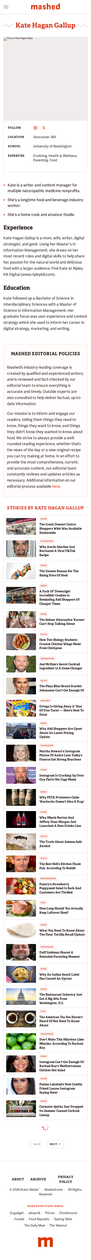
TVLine (50, 1213)
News (44, 519)
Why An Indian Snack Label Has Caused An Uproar (59, 977)
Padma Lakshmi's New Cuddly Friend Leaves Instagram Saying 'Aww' (60, 1088)
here (56, 486)
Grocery (45, 701)
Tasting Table (63, 1219)
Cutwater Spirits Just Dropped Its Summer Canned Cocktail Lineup (61, 1111)
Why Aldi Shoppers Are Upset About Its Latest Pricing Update (60, 733)
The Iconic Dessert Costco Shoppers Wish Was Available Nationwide (60, 528)
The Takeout (58, 1225)
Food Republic (39, 1219)
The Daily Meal (34, 1225)
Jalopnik (34, 1213)
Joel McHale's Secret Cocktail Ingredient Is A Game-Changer (60, 666)
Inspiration (47, 658)
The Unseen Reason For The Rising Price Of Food (59, 573)
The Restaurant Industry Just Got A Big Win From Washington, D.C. (60, 999)
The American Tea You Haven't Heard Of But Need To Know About (61, 1021)
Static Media (29, 1190)
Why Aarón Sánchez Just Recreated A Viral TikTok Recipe (57, 551)
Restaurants (48, 878)
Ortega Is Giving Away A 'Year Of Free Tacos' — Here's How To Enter (61, 710)
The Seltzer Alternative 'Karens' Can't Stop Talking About (62, 622)
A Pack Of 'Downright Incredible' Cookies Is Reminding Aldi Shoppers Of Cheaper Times (59, 597)
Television (47, 541)
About (18, 1179)
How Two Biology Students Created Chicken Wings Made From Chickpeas (60, 644)
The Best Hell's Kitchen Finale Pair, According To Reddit (60, 866)
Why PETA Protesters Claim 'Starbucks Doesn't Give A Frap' (61, 799)
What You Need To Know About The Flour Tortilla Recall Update (62, 933)
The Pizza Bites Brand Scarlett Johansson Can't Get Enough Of (61, 688)
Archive (38, 1179)
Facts (44, 634)
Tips (43, 903)
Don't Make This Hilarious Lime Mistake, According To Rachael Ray (61, 1044)
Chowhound (68, 1213)
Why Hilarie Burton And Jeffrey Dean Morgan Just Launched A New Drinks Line (60, 822)
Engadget (17, 1213)
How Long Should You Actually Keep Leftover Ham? (61, 911)
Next (53, 1144)
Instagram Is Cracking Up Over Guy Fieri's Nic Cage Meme (61, 778)
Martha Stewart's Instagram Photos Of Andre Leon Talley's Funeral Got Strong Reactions (60, 755)
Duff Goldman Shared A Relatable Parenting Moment (59, 955)
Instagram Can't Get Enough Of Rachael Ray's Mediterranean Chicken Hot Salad (61, 1066)
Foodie (19, 1219)
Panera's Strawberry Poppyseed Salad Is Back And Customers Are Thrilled (60, 888)
